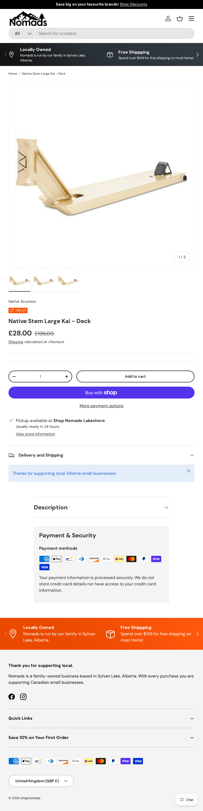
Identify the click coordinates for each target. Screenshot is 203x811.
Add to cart (135, 376)
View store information (35, 433)
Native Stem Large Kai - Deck (44, 74)
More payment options (101, 406)
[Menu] (191, 18)
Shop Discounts (133, 4)
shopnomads (30, 798)
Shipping (15, 341)
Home (12, 74)
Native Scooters (22, 301)
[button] (180, 18)
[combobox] (101, 33)
